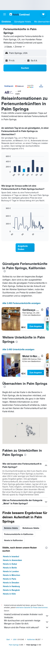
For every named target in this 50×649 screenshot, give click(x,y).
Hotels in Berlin (10, 567)
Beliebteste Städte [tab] (31, 528)
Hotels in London (11, 571)
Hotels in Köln (9, 593)
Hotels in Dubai (10, 564)
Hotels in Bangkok (11, 590)
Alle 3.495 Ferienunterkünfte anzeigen (21, 303)
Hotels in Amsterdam (12, 560)
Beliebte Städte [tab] (11, 528)
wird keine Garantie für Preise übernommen (32, 607)
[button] (4, 14)
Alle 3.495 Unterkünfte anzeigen (18, 349)
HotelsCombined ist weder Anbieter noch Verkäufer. (23, 616)
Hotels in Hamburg (11, 586)
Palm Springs (14, 645)
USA (14, 639)
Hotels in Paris (9, 578)
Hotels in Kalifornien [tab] (13, 540)
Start (8, 639)
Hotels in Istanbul (11, 556)
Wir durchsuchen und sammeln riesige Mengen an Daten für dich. (22, 622)
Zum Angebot (35, 326)
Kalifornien (31, 639)
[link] (25, 247)
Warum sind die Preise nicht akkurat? (21, 627)
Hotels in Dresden (11, 582)
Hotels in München (11, 575)
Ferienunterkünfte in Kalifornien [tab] (18, 534)
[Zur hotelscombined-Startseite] (19, 14)
